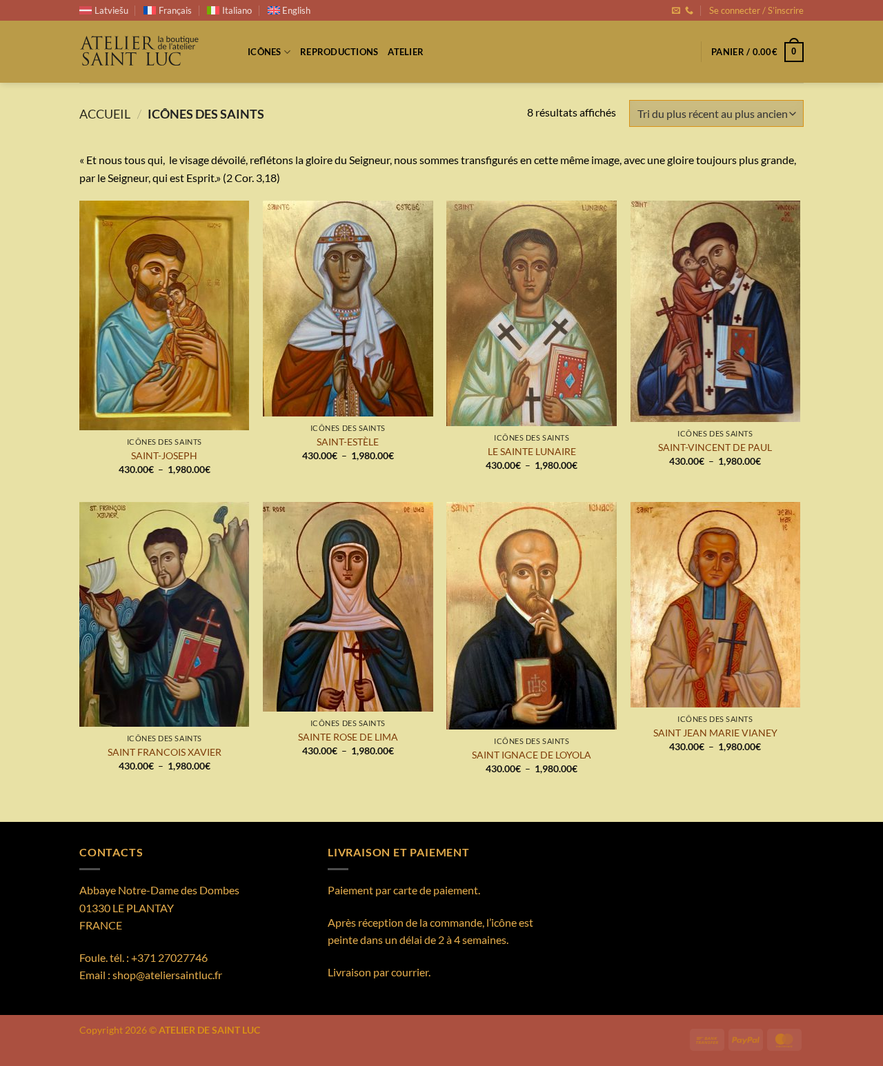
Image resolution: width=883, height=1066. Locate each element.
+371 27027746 (169, 957)
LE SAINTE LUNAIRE (532, 451)
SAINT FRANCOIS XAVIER (164, 752)
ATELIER (406, 51)
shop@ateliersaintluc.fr (167, 974)
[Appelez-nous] (689, 11)
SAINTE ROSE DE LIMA (348, 737)
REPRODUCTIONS (339, 51)
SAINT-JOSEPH (164, 455)
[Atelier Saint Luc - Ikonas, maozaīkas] (153, 52)
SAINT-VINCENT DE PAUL (715, 447)
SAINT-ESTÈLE (348, 441)
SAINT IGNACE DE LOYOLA (531, 755)
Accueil (104, 113)
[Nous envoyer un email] (676, 11)
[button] (756, 10)
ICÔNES (264, 51)
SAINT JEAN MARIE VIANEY (715, 732)
